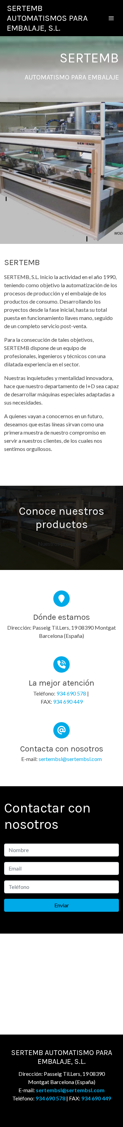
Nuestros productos (61, 543)
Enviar (61, 905)
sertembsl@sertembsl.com (70, 759)
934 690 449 (68, 701)
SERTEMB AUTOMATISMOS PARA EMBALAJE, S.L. (47, 18)
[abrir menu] (111, 18)
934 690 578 (71, 693)
